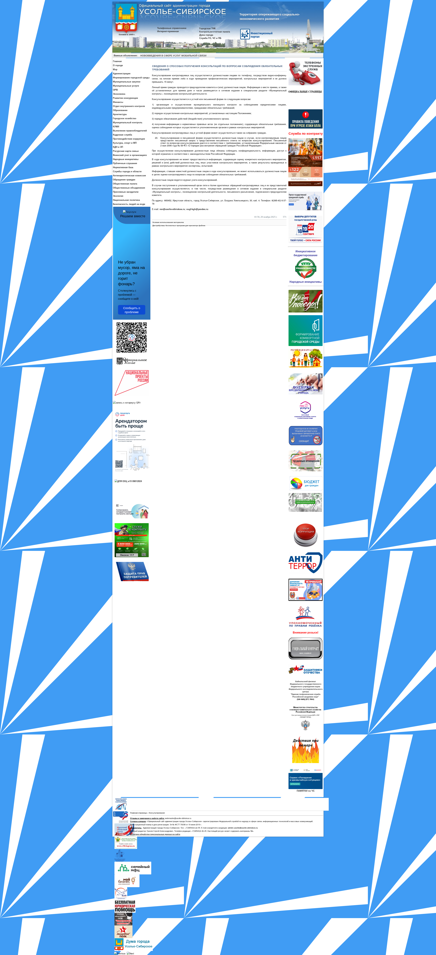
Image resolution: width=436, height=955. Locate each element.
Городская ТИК (207, 28)
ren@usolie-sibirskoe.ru (172, 209)
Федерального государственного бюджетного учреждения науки (305, 685)
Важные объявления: (125, 55)
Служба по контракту (306, 133)
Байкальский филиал (305, 681)
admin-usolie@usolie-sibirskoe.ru (243, 827)
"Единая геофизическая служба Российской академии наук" (305, 695)
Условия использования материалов (168, 222)
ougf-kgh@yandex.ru (197, 209)
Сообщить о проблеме (131, 310)
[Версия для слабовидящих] (319, 55)
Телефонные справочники (171, 28)
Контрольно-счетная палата (214, 31)
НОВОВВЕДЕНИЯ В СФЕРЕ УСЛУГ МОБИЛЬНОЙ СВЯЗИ (173, 55)
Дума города (206, 34)
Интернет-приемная (168, 31)
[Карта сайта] (315, 55)
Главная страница (138, 813)
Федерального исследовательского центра (306, 690)
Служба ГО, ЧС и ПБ (210, 38)
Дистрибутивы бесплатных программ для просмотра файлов (178, 225)
